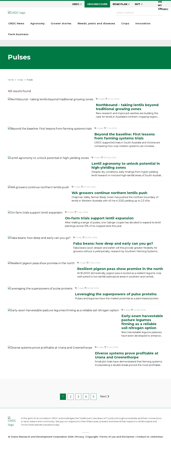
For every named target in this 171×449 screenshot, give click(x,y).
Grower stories (61, 23)
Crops (125, 23)
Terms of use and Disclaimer (117, 436)
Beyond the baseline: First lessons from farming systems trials (124, 136)
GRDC (75, 4)
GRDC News (16, 23)
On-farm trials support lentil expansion (99, 218)
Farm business (18, 34)
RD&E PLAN (120, 4)
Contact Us (143, 436)
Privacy (79, 436)
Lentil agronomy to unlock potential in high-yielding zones (126, 166)
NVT (137, 4)
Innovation (143, 23)
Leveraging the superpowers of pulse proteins (116, 294)
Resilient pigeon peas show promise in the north (120, 269)
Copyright (92, 436)
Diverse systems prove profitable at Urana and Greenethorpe (126, 355)
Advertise (157, 436)
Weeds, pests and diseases (96, 23)
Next (103, 396)
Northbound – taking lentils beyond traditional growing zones (127, 107)
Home (11, 79)
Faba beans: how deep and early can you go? (113, 243)
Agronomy (37, 23)
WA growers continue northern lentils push (109, 193)
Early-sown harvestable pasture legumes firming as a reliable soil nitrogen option (142, 322)
